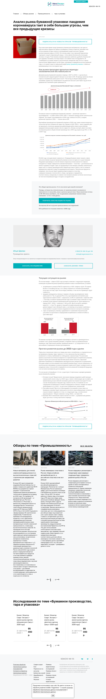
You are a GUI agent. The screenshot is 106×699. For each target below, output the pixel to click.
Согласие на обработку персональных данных (20, 672)
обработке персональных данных (44, 692)
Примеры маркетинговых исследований (50, 667)
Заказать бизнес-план (73, 266)
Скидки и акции (38, 664)
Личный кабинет (81, 1)
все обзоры (86, 446)
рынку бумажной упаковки (75, 64)
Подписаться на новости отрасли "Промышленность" (65, 42)
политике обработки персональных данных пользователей (53, 689)
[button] (57, 581)
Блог (35, 667)
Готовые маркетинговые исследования (50, 682)
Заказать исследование (32, 266)
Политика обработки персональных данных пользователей (20, 667)
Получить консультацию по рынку (57, 201)
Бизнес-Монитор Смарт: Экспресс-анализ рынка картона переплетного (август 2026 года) (80, 620)
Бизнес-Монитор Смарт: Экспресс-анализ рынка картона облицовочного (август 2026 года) (25, 620)
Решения (36, 679)
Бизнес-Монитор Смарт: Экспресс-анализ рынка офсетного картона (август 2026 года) (51, 620)
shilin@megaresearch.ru (84, 254)
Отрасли (36, 677)
